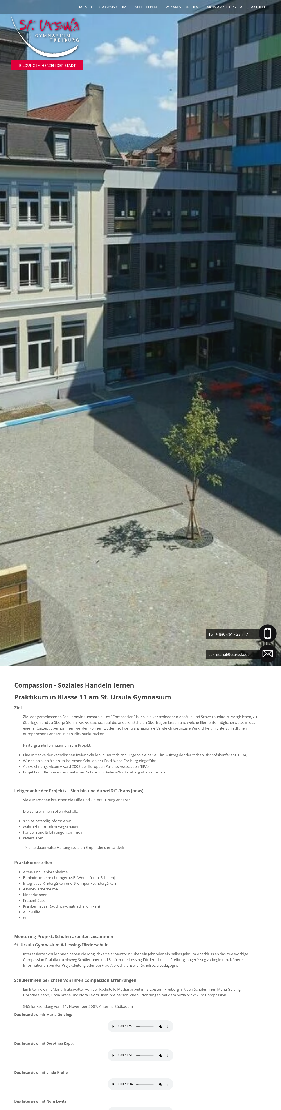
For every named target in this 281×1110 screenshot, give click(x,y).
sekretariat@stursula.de (229, 654)
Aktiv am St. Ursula (224, 7)
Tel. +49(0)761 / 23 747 (228, 634)
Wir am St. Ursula (182, 7)
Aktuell (258, 7)
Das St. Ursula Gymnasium (101, 7)
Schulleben (146, 7)
